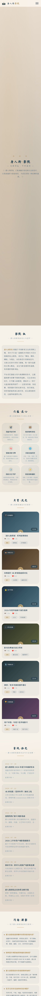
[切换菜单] (37, 3)
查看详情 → (9, 777)
